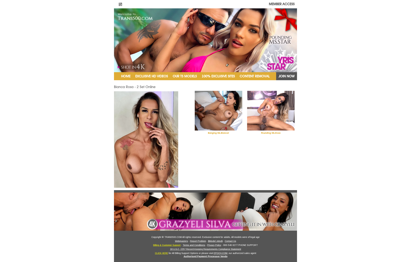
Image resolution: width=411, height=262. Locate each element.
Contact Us (230, 241)
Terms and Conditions (194, 245)
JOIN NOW (287, 76)
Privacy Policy (214, 245)
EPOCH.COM (220, 253)
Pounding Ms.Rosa (270, 133)
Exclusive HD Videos (151, 76)
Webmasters (181, 241)
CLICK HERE (161, 253)
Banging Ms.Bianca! (218, 133)
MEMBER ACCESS (282, 4)
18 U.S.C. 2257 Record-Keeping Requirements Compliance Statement (205, 249)
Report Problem (198, 241)
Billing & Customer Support (167, 245)
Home (126, 76)
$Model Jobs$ (215, 241)
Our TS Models (185, 76)
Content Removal (255, 76)
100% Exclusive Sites (218, 76)
